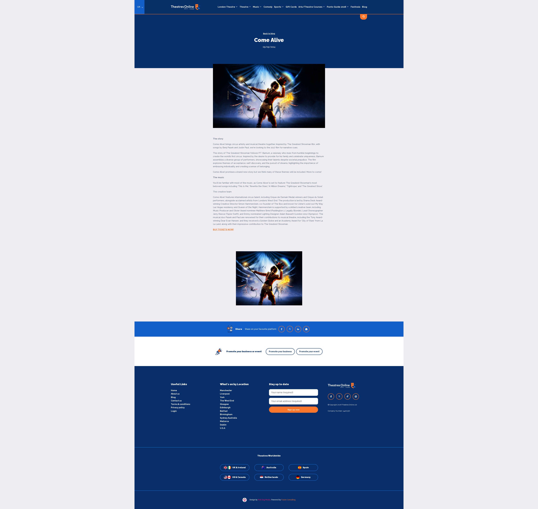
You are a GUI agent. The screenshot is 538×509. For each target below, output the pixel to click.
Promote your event (309, 351)
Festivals (355, 7)
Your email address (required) (125, 247)
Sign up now (293, 410)
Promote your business (280, 351)
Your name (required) (121, 262)
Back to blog (269, 34)
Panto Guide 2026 (336, 7)
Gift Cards (291, 7)
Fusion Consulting (288, 500)
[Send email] (306, 329)
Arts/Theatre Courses (310, 7)
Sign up (134, 280)
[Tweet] (290, 329)
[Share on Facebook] (281, 329)
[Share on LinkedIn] (298, 329)
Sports (277, 7)
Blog (364, 7)
